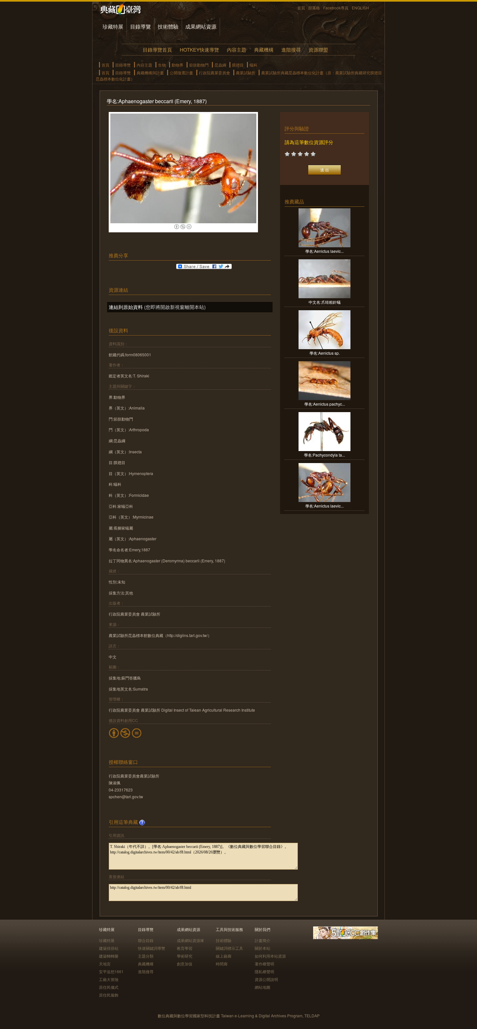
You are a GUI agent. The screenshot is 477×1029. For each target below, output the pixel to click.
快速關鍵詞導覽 (151, 948)
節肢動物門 (199, 64)
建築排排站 (108, 948)
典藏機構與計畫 (150, 72)
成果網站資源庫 (190, 940)
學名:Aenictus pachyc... (324, 404)
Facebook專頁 (336, 7)
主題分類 (145, 956)
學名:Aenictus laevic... (324, 251)
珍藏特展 (113, 26)
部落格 (314, 7)
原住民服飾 (108, 995)
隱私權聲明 (264, 971)
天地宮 (105, 963)
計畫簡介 (262, 940)
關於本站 (262, 948)
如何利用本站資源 (270, 956)
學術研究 (184, 956)
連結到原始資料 (126, 306)
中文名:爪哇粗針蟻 (325, 302)
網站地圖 (262, 987)
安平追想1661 (111, 971)
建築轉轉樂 (108, 956)
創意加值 (184, 963)
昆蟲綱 (220, 64)
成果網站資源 (200, 26)
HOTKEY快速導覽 (199, 49)
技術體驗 (168, 26)
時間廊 (221, 963)
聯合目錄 (145, 940)
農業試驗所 (245, 72)
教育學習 (184, 948)
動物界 (177, 64)
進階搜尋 (291, 49)
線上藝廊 (223, 956)
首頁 (301, 7)
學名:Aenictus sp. (325, 353)
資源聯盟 (318, 49)
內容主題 (236, 49)
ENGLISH (360, 7)
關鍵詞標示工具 (229, 948)
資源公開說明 (266, 979)
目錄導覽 (140, 26)
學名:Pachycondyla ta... (324, 455)
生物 (162, 64)
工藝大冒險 (108, 979)
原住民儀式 (108, 987)
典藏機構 (264, 49)
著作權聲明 (264, 963)
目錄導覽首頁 (157, 49)
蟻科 (253, 64)
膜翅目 (238, 64)
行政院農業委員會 (214, 72)
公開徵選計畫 (181, 72)
